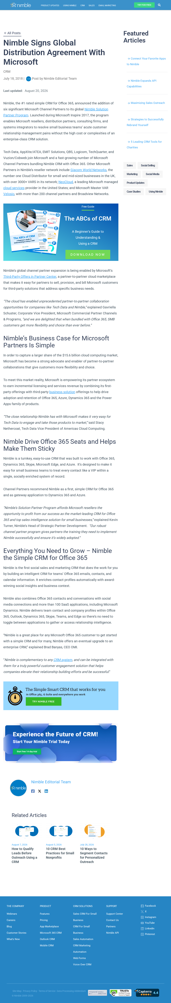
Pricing (44, 920)
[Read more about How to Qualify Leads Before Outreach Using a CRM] (27, 831)
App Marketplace (49, 926)
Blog (9, 926)
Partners (111, 926)
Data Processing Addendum (71, 991)
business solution (62, 392)
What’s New (13, 939)
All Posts (14, 33)
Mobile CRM (47, 945)
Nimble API (112, 932)
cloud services (14, 188)
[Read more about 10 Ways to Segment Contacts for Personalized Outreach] (95, 831)
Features (45, 913)
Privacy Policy (30, 991)
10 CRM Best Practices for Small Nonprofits (60, 853)
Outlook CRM (47, 939)
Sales (92, 5)
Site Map (17, 991)
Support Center (114, 913)
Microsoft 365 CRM (51, 932)
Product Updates (50, 5)
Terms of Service (47, 991)
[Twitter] (39, 791)
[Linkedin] (46, 791)
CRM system (62, 660)
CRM (82, 5)
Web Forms (79, 958)
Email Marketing (107, 5)
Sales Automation (83, 939)
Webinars (12, 913)
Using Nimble (69, 5)
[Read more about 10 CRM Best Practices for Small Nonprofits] (61, 831)
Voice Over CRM (82, 964)
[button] (144, 5)
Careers (11, 920)
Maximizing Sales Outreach (148, 103)
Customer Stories (16, 932)
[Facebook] (33, 791)
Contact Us (112, 920)
